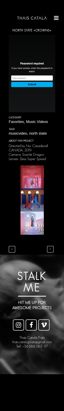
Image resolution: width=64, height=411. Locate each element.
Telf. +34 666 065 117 (32, 346)
